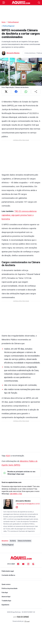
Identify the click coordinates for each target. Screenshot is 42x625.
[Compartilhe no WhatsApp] (25, 91)
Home (4, 22)
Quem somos (6, 584)
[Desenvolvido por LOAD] (26, 621)
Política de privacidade (9, 588)
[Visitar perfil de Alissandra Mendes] (8, 504)
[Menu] (4, 2)
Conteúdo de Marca (8, 575)
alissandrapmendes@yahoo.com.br (28, 504)
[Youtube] (23, 564)
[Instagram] (28, 564)
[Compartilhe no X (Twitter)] (6, 91)
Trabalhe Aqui (6, 600)
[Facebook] (18, 564)
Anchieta (13, 541)
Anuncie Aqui (6, 596)
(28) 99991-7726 (16, 494)
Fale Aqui (5, 592)
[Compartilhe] (35, 91)
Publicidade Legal (8, 571)
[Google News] (33, 564)
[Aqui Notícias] (21, 2)
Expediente (5, 605)
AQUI (8, 456)
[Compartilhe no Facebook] (16, 91)
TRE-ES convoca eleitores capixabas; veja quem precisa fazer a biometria (19, 215)
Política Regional (13, 22)
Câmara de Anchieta (24, 541)
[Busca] (39, 2)
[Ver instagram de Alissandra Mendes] (17, 507)
